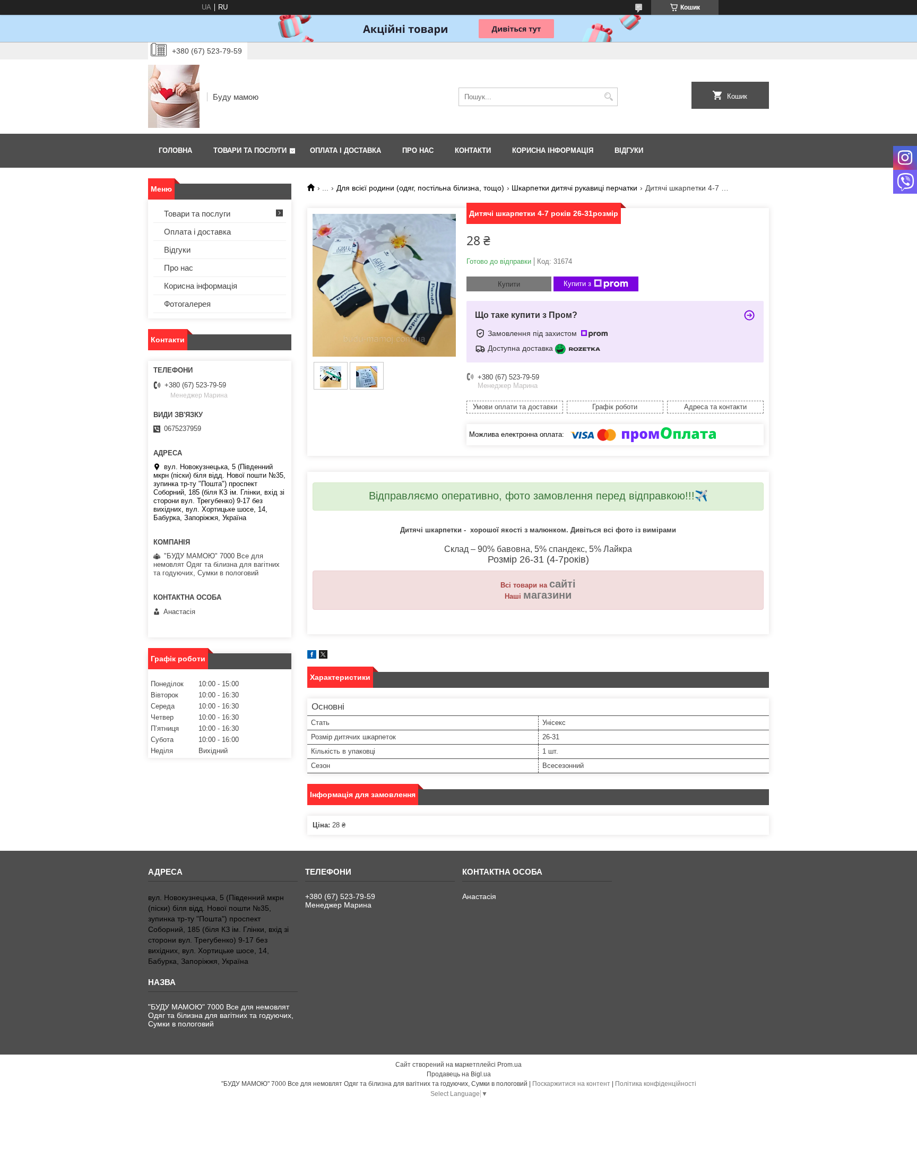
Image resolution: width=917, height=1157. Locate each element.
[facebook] (311, 656)
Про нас (418, 150)
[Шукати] (608, 97)
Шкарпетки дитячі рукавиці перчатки (574, 188)
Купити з (577, 284)
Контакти (473, 150)
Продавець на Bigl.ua (459, 1074)
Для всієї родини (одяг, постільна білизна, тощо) (420, 188)
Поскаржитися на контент (571, 1083)
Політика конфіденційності (655, 1083)
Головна (175, 150)
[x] (323, 656)
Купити (509, 284)
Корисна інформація (552, 150)
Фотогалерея (187, 303)
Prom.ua (509, 1064)
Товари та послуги (250, 150)
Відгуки (629, 150)
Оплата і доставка (345, 150)
